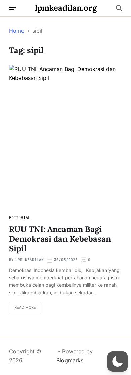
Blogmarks (69, 360)
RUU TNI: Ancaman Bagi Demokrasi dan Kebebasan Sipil (60, 239)
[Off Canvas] (12, 8)
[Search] (119, 8)
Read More (25, 307)
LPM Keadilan (29, 259)
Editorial (19, 217)
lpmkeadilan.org (66, 8)
